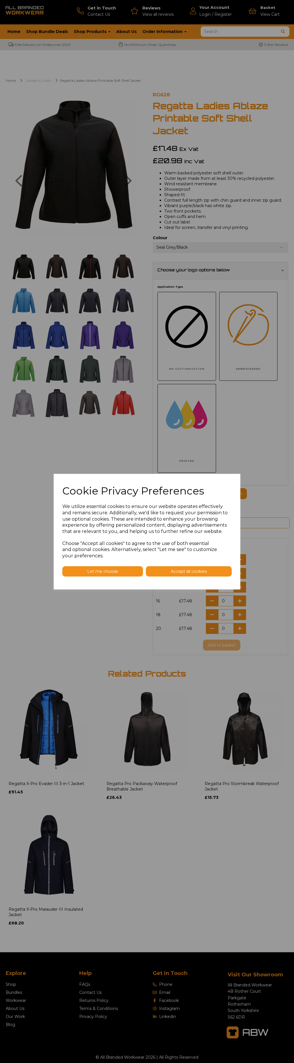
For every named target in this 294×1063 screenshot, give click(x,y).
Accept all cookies (189, 571)
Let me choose (102, 571)
